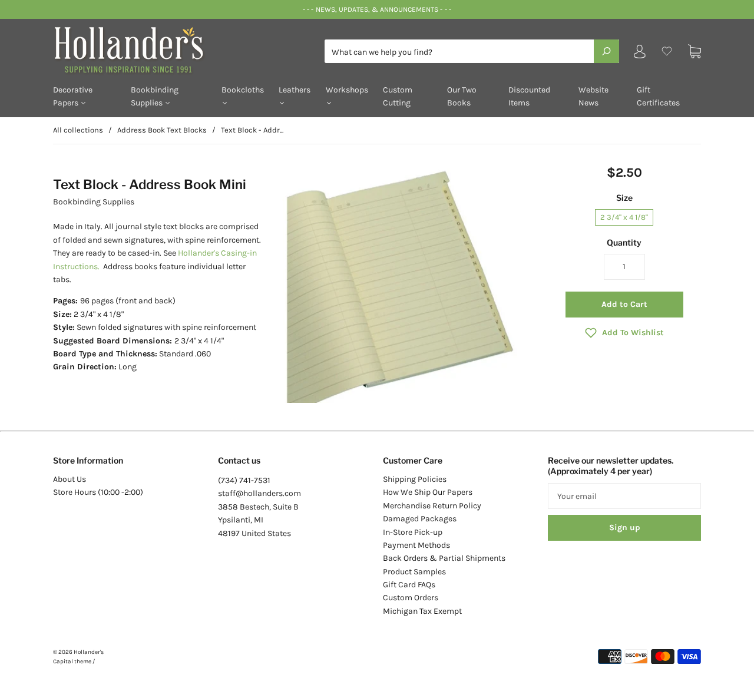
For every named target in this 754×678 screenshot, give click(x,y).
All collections (78, 129)
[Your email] (624, 496)
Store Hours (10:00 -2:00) (98, 492)
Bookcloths (242, 90)
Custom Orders (410, 598)
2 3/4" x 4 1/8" (624, 217)
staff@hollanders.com (259, 493)
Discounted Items (529, 96)
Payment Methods (416, 545)
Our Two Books (462, 96)
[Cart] (694, 52)
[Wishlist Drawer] (666, 52)
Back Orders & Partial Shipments (444, 558)
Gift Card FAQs (409, 585)
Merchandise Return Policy (432, 506)
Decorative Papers (72, 96)
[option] (404, 284)
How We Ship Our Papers (427, 492)
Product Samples (414, 572)
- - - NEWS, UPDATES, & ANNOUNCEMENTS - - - (377, 9)
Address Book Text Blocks (162, 129)
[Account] (640, 54)
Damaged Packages (420, 519)
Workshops (347, 90)
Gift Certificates (658, 96)
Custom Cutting (397, 96)
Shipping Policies (415, 479)
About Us (69, 479)
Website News (593, 96)
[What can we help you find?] (472, 52)
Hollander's (89, 652)
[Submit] (606, 51)
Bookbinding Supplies (154, 96)
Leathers (294, 90)
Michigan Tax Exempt (422, 611)
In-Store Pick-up (412, 532)
